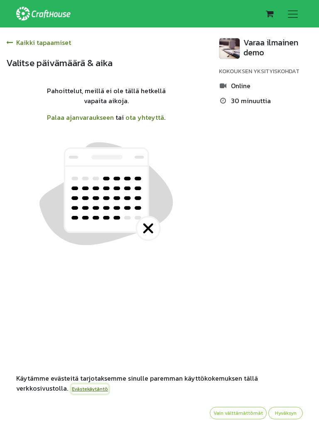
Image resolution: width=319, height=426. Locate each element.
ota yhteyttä (144, 117)
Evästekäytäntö (90, 389)
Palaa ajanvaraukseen (80, 117)
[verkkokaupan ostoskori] (270, 14)
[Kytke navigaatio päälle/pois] (293, 13)
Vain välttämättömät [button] (238, 413)
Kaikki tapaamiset (43, 42)
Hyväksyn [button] (286, 413)
